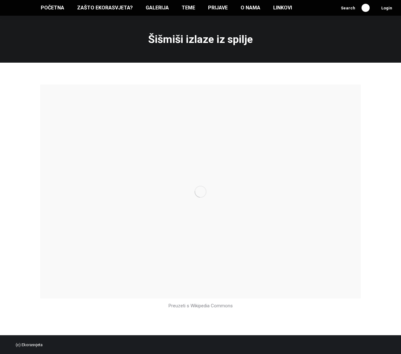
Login (386, 8)
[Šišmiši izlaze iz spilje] (200, 192)
